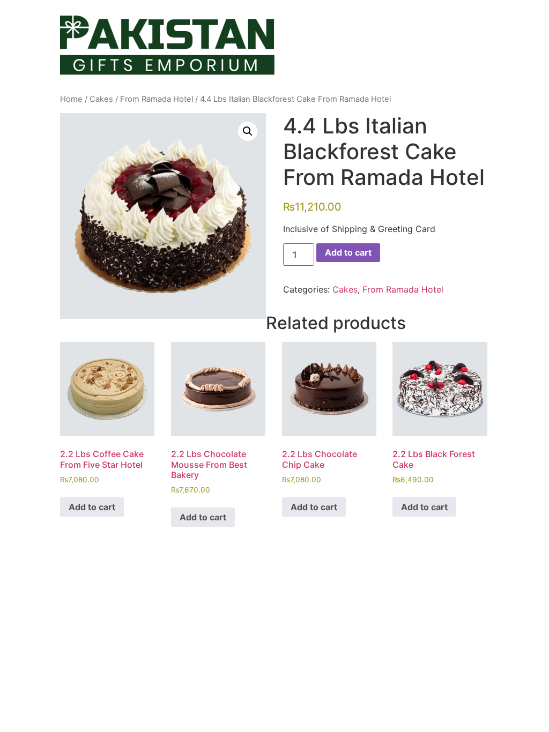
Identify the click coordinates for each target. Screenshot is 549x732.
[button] (247, 131)
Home (71, 99)
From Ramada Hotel (156, 99)
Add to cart (348, 252)
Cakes (101, 99)
